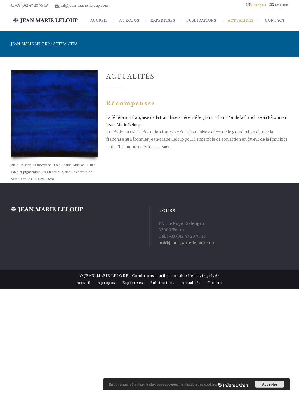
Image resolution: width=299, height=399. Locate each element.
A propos (106, 283)
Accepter (269, 384)
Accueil (84, 283)
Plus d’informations (233, 384)
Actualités (191, 283)
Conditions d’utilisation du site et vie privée (176, 276)
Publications (162, 283)
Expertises (132, 283)
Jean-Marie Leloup (30, 44)
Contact (215, 283)
